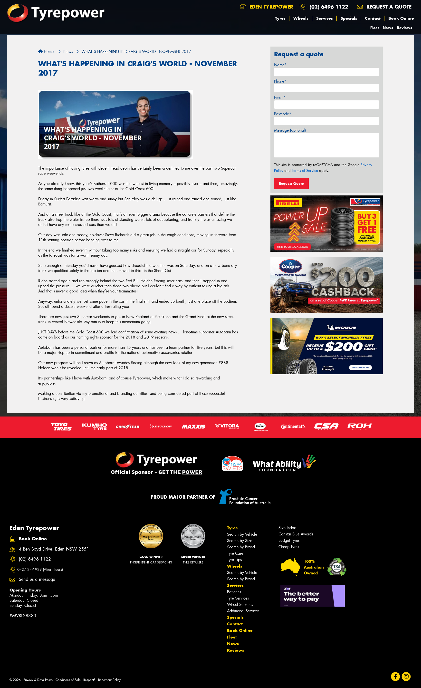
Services (324, 18)
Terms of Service (305, 170)
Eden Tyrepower (270, 7)
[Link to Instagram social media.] (406, 676)
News (388, 27)
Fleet (374, 27)
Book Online (401, 18)
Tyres (280, 18)
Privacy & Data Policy (38, 680)
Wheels (300, 18)
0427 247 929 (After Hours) (40, 569)
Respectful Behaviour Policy (102, 680)
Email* (280, 97)
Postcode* (282, 113)
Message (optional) (290, 130)
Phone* (280, 81)
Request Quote (291, 183)
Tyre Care (235, 553)
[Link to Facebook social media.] (395, 676)
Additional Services (243, 610)
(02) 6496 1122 (329, 7)
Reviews (404, 27)
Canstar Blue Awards (295, 534)
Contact (373, 18)
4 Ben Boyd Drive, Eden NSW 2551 (54, 549)
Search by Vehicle (242, 534)
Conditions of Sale (68, 680)
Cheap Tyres (288, 546)
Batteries (234, 591)
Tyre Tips (234, 559)
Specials (349, 18)
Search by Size (239, 540)
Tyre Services (238, 598)
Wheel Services (240, 604)
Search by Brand (241, 547)
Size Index (287, 527)
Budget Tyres (288, 540)
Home (48, 51)
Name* (280, 65)
